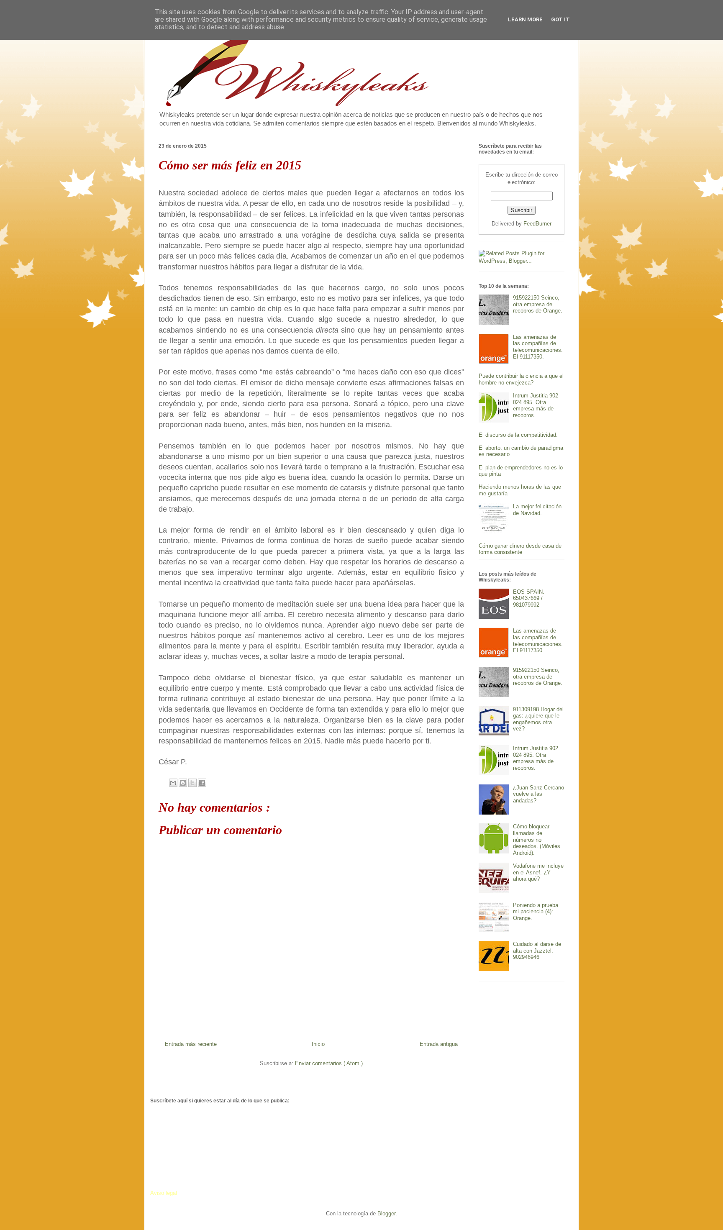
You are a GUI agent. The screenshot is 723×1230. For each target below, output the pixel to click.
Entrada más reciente (191, 1044)
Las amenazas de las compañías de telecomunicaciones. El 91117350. (538, 347)
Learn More (525, 19)
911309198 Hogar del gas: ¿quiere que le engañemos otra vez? (538, 719)
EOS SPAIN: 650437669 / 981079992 (528, 598)
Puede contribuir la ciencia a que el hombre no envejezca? (521, 379)
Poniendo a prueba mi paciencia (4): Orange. (535, 911)
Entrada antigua (439, 1044)
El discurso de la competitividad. (518, 435)
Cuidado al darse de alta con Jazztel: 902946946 (537, 950)
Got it (560, 19)
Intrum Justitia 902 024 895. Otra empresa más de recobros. (535, 405)
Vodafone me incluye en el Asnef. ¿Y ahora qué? (538, 872)
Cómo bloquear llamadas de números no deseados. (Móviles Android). (536, 839)
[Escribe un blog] (183, 783)
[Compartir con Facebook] (202, 783)
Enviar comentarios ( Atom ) (329, 1063)
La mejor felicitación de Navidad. (537, 509)
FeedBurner (537, 223)
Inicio (318, 1044)
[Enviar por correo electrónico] (173, 783)
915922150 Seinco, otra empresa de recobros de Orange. (537, 304)
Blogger (386, 1213)
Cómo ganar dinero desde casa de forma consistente (520, 549)
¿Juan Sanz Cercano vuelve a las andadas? (538, 794)
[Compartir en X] (192, 783)
